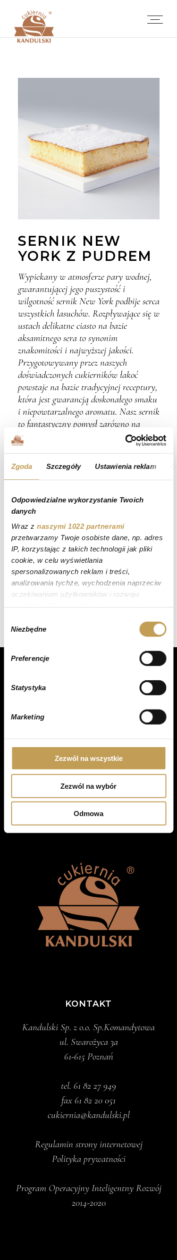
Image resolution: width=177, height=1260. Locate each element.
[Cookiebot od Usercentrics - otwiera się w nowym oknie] (126, 440)
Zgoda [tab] (21, 466)
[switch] (152, 658)
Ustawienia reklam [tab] (125, 466)
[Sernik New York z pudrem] (89, 148)
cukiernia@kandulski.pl (89, 1115)
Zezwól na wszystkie (89, 758)
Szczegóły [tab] (63, 466)
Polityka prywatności (89, 1159)
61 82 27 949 (95, 1086)
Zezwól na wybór (88, 786)
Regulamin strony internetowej (89, 1144)
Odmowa (88, 813)
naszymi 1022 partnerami (81, 526)
